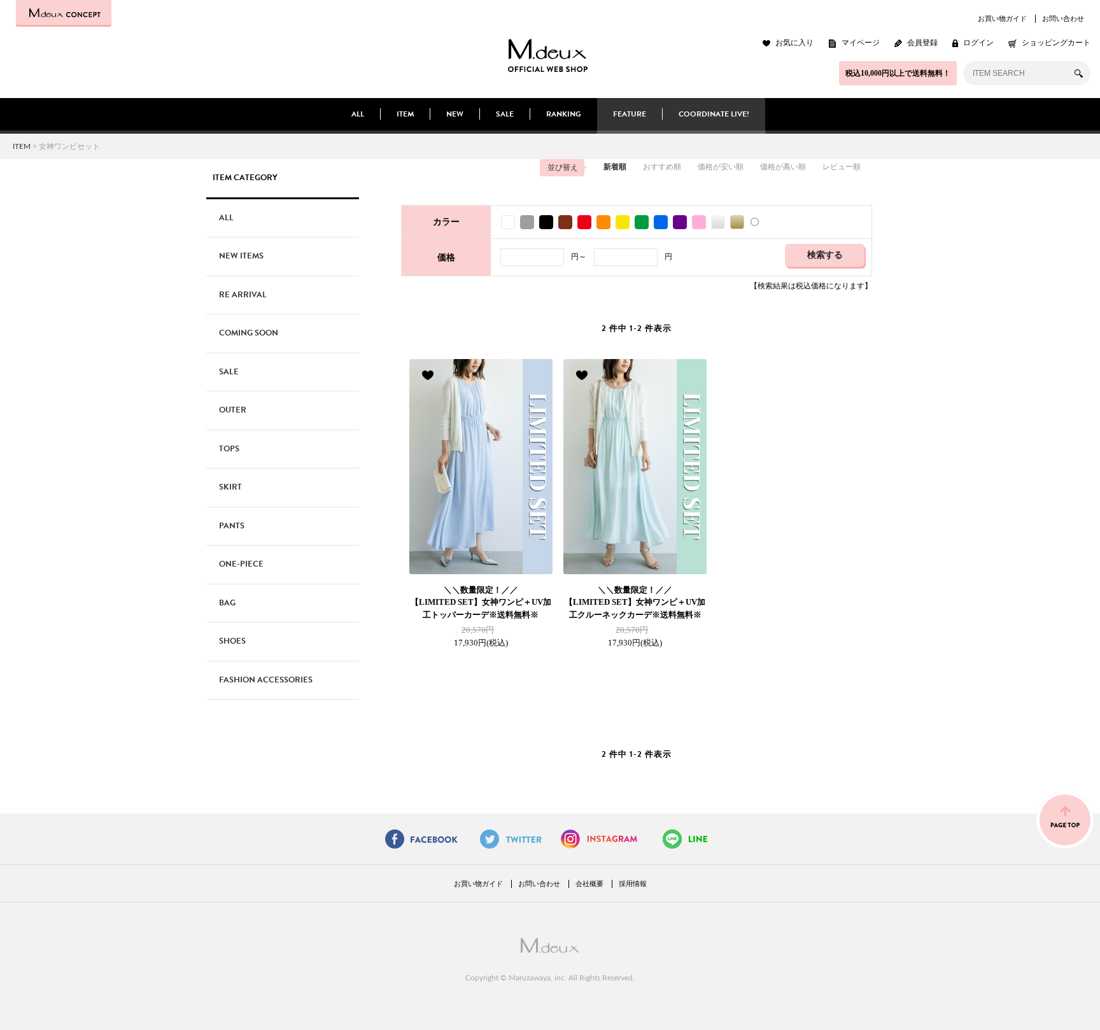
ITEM (405, 114)
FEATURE (629, 114)
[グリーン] (640, 222)
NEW (454, 114)
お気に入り (794, 42)
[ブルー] (659, 222)
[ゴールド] (736, 222)
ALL (357, 114)
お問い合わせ (1063, 18)
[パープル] (678, 222)
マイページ (861, 42)
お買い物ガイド (1002, 18)
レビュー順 (841, 166)
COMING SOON (248, 333)
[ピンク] (697, 222)
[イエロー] (621, 222)
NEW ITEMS (241, 256)
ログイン (978, 42)
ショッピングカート (1056, 42)
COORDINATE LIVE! (714, 114)
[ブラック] (545, 222)
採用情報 (633, 883)
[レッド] (583, 222)
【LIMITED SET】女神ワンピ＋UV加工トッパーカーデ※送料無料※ (481, 602)
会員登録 (922, 42)
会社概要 (589, 883)
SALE (505, 114)
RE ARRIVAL (243, 294)
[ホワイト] (506, 222)
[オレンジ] (602, 222)
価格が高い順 (783, 166)
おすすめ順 (662, 166)
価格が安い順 (721, 166)
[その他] (755, 222)
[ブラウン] (564, 222)
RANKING (563, 114)
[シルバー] (716, 222)
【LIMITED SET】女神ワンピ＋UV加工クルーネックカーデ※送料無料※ (635, 602)
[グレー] (525, 222)
